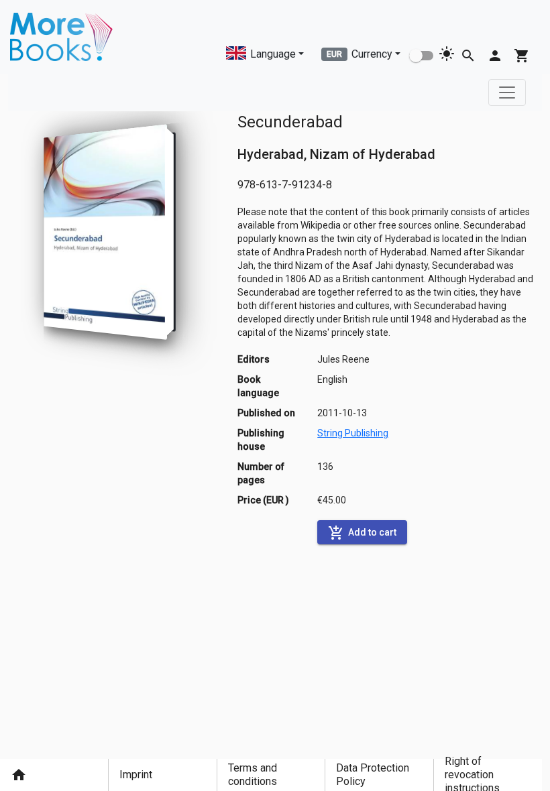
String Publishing (352, 433)
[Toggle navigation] (507, 92)
